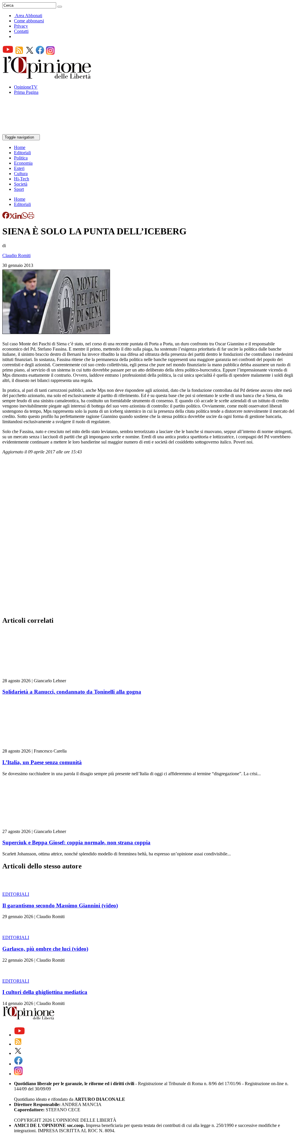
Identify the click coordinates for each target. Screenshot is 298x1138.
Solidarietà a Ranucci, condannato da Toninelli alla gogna (71, 692)
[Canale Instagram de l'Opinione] (50, 53)
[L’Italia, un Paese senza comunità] (37, 745)
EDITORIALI (15, 894)
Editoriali (22, 152)
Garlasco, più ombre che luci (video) (45, 949)
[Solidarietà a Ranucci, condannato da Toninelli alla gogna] (37, 675)
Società (20, 184)
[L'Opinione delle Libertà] (47, 77)
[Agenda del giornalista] (27, 131)
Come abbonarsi (29, 20)
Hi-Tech (21, 178)
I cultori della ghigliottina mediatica (44, 992)
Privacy (21, 26)
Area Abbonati (28, 15)
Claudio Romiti (16, 255)
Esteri (19, 168)
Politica (21, 157)
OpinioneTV (26, 87)
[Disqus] (149, 537)
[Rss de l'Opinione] (19, 53)
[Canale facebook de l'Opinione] (40, 53)
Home (19, 147)
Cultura (21, 173)
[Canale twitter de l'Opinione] (29, 53)
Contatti (21, 31)
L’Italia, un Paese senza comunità (42, 762)
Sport (19, 189)
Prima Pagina (26, 92)
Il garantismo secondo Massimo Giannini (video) (60, 905)
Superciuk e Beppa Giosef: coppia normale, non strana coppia (76, 842)
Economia (23, 163)
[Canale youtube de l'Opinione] (7, 53)
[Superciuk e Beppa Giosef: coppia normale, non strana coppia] (37, 826)
